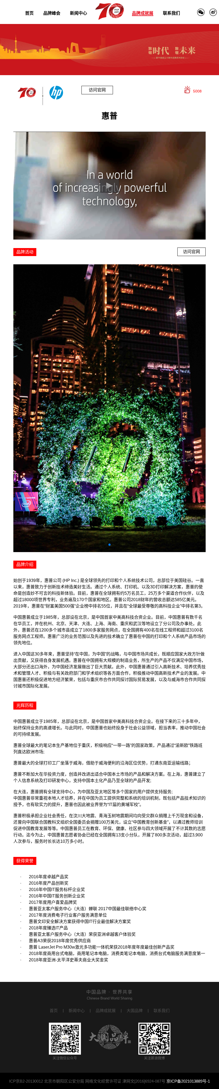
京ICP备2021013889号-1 (188, 1081)
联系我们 (171, 13)
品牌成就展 (142, 13)
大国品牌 (135, 1010)
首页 (29, 13)
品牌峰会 (51, 13)
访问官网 (97, 90)
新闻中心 (78, 13)
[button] (109, 545)
